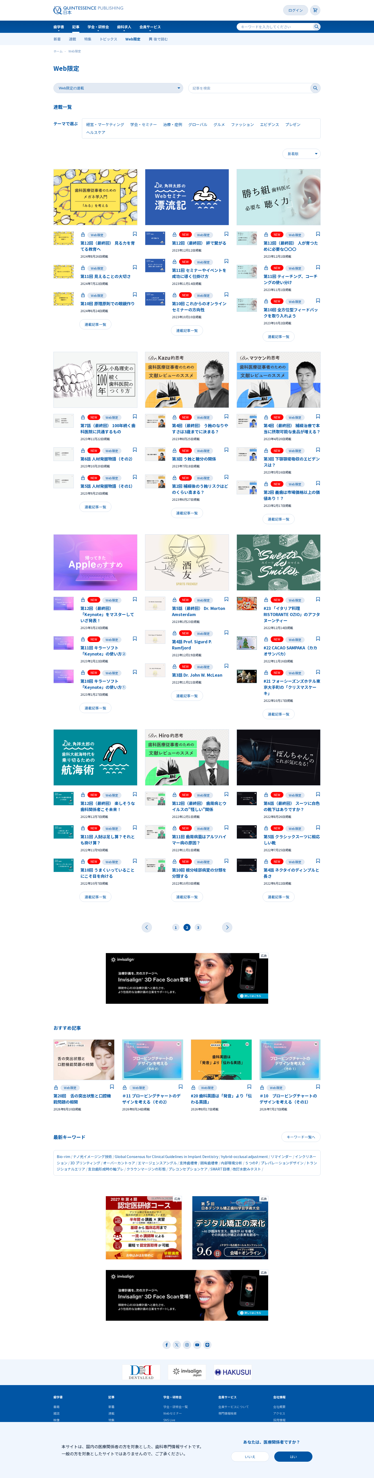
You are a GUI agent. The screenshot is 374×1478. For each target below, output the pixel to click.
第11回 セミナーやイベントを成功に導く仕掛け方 (199, 273)
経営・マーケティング (105, 124)
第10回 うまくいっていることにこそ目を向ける (107, 873)
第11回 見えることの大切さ (105, 276)
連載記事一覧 (95, 324)
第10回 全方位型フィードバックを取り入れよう (291, 312)
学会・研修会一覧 (175, 1406)
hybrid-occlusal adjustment (244, 1156)
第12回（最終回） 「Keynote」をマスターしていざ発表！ (107, 614)
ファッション (242, 124)
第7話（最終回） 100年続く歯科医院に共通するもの (107, 428)
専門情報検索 (227, 1413)
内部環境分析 (231, 1162)
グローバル (197, 124)
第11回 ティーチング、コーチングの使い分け (291, 279)
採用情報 (279, 1420)
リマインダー (281, 1156)
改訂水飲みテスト (247, 1169)
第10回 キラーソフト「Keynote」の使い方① (103, 684)
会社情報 (279, 1397)
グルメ (219, 124)
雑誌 (56, 1413)
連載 (72, 38)
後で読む (161, 38)
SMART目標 (220, 1169)
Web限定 (132, 38)
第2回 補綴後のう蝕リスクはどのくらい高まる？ (200, 489)
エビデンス (269, 124)
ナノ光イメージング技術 (92, 1156)
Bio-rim (63, 1156)
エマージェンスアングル (157, 1162)
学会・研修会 (98, 26)
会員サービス (150, 26)
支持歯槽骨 (188, 1162)
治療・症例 (172, 124)
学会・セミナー (143, 124)
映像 (56, 1420)
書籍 (56, 1406)
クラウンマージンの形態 (146, 1169)
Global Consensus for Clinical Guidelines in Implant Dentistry (166, 1156)
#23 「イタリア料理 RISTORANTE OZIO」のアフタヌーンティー (292, 614)
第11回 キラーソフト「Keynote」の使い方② (103, 651)
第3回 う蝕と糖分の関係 (194, 459)
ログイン (296, 10)
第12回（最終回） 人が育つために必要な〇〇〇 (291, 246)
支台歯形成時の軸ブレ (106, 1169)
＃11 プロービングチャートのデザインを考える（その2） (151, 1099)
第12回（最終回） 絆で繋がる (199, 243)
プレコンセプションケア (188, 1169)
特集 (87, 38)
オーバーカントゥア (119, 1162)
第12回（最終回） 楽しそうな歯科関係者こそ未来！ (107, 806)
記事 (75, 26)
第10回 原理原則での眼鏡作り (107, 303)
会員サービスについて (233, 1406)
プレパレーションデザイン (282, 1162)
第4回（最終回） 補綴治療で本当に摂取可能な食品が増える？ (292, 428)
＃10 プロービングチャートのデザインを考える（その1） (288, 1099)
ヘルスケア (95, 132)
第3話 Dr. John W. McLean (197, 675)
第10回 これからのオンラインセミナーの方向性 (199, 306)
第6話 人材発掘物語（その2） (107, 459)
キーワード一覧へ (301, 1136)
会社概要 (279, 1406)
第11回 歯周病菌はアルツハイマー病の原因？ (199, 839)
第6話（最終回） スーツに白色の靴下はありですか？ (292, 806)
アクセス (279, 1413)
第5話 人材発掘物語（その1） (107, 486)
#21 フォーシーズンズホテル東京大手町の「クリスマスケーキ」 (292, 687)
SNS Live (169, 1420)
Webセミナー (172, 1413)
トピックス (108, 38)
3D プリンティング (85, 1162)
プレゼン (292, 124)
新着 (57, 38)
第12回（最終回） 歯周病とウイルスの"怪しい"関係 (199, 806)
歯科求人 (124, 26)
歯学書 (58, 26)
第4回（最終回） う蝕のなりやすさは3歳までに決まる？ (200, 428)
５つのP (251, 1162)
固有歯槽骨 (209, 1162)
